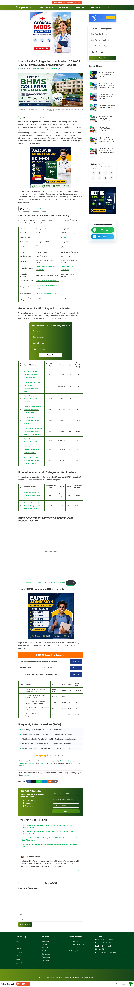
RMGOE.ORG (73, 951)
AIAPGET (64, 237)
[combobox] (53, 805)
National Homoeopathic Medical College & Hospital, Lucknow (33, 399)
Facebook (31, 763)
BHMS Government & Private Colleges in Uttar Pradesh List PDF (45, 583)
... (79, 869)
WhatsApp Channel (66, 761)
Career (18, 949)
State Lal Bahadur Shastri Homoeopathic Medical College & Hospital (32, 409)
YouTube (45, 951)
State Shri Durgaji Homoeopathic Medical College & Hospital (31, 449)
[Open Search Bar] (115, 7)
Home (20, 58)
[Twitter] (33, 781)
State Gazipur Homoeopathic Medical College (31, 420)
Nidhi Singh (52, 68)
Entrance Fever (74, 948)
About (18, 942)
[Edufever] (22, 7)
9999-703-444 (23, 984)
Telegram (23, 763)
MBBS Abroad (80, 7)
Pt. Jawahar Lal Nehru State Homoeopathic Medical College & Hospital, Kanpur (33, 431)
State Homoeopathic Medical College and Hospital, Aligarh (31, 374)
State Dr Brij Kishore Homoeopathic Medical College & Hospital (31, 460)
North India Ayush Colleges (32, 58)
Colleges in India (64, 7)
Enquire (111, 18)
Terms (18, 959)
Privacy (18, 956)
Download (71, 583)
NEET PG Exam (74, 942)
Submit (65, 811)
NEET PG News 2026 (76, 945)
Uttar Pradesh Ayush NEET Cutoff (47, 280)
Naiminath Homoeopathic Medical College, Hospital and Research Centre (32, 506)
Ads (17, 945)
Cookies (19, 952)
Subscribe (50, 355)
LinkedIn (45, 948)
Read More (27, 775)
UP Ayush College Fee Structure (46, 293)
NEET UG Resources (46, 7)
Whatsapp (46, 957)
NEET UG (39, 237)
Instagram (43, 763)
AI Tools (106, 7)
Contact (19, 963)
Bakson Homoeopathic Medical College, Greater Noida (32, 495)
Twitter (44, 945)
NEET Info (94, 7)
